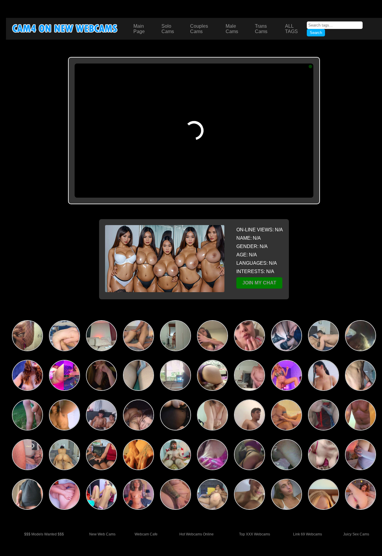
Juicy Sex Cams (356, 534)
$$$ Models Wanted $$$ (44, 534)
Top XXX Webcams (254, 534)
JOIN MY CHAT (259, 282)
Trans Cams (261, 29)
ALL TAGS (291, 29)
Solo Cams (167, 29)
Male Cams (232, 29)
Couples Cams (199, 29)
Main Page (139, 29)
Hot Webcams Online (196, 534)
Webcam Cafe (146, 534)
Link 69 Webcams (307, 534)
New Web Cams (102, 534)
